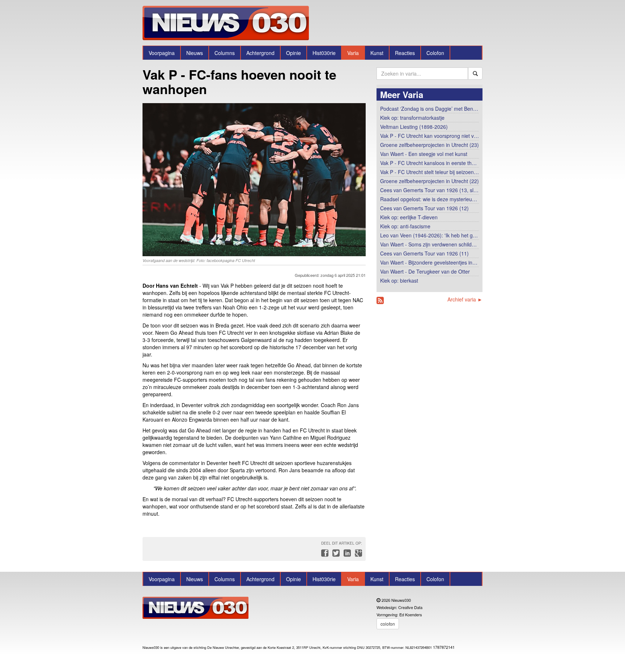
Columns (224, 52)
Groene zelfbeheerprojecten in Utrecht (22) (429, 181)
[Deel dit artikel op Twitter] (335, 554)
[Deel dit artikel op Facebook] (323, 554)
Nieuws (194, 52)
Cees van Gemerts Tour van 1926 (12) (424, 208)
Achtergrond (260, 52)
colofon (387, 624)
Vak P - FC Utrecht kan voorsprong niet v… (429, 135)
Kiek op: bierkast (399, 280)
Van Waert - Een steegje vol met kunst (423, 153)
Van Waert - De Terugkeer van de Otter (425, 271)
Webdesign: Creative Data (399, 607)
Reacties (405, 52)
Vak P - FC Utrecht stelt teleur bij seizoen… (429, 172)
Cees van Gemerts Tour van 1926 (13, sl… (429, 190)
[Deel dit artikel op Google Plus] (357, 554)
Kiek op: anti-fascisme (405, 226)
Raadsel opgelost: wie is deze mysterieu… (428, 199)
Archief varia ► (464, 299)
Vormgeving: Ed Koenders (399, 614)
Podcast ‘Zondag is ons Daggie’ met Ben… (429, 108)
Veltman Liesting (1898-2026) (414, 126)
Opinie (293, 52)
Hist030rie (324, 52)
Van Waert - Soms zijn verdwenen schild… (428, 244)
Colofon (435, 52)
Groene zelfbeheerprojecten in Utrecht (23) (429, 144)
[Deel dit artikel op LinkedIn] (346, 554)
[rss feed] (380, 300)
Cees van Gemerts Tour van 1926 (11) (424, 253)
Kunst (376, 52)
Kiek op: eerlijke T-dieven (409, 217)
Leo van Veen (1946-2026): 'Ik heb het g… (429, 235)
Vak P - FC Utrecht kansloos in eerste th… (428, 162)
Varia (353, 52)
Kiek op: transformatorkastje (412, 117)
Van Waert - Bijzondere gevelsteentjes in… (428, 262)
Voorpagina (162, 52)
